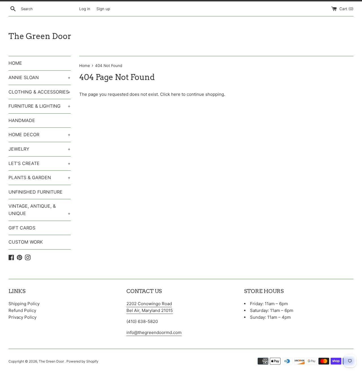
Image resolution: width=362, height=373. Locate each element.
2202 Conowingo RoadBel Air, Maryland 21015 (149, 307)
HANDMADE (21, 120)
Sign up (103, 8)
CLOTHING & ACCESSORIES (39, 92)
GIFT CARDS (21, 228)
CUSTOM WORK (25, 242)
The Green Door (39, 36)
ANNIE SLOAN (39, 77)
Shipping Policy (24, 303)
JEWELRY (39, 149)
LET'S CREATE (39, 163)
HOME (15, 63)
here (175, 94)
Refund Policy (22, 310)
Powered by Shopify (82, 361)
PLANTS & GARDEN (39, 177)
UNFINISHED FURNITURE (35, 192)
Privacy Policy (22, 317)
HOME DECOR (39, 134)
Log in (84, 8)
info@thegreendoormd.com (154, 332)
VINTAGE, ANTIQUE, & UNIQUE (39, 209)
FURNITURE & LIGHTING (39, 106)
